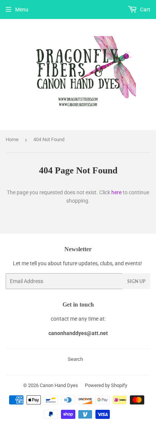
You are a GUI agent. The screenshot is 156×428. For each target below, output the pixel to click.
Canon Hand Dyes (59, 385)
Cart (144, 9)
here (116, 192)
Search (75, 359)
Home (12, 139)
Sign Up (136, 281)
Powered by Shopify (106, 385)
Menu (21, 9)
